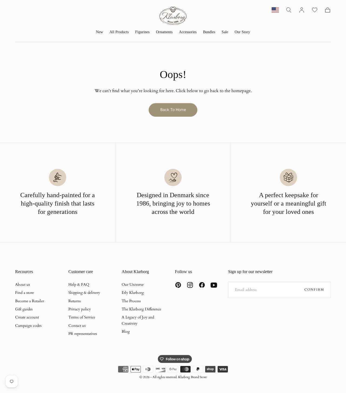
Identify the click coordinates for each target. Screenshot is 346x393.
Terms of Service (81, 317)
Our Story (242, 32)
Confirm (314, 289)
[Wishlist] (314, 10)
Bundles (209, 32)
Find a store (24, 292)
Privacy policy (79, 309)
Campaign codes (28, 325)
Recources (24, 271)
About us (22, 284)
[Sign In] (301, 10)
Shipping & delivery (84, 292)
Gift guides (24, 309)
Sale (225, 32)
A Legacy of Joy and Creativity (138, 320)
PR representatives (82, 333)
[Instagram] (190, 285)
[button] (288, 10)
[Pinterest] (178, 285)
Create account (27, 317)
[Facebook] (202, 285)
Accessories (188, 32)
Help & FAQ (78, 284)
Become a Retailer (29, 301)
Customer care (80, 271)
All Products (119, 32)
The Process (131, 301)
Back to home (173, 109)
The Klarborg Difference (141, 309)
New (99, 32)
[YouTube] (214, 285)
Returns (74, 301)
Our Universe (133, 284)
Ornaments (164, 32)
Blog (126, 331)
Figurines (142, 32)
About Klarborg (135, 271)
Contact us (77, 325)
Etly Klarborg (133, 292)
